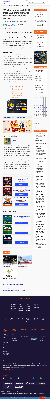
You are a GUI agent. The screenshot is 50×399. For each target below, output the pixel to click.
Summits (28, 306)
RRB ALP (23, 334)
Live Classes (43, 334)
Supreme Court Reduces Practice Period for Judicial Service (40, 238)
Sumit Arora (6, 21)
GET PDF (43, 397)
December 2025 (40, 89)
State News (12, 306)
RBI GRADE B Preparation (6, 354)
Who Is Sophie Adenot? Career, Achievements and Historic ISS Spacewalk (40, 177)
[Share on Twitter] (14, 25)
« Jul (35, 127)
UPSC (13, 347)
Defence (27, 304)
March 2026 (39, 83)
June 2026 (38, 76)
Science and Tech (36, 308)
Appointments (13, 308)
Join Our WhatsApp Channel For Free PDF (14, 117)
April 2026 (38, 80)
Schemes (20, 306)
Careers (34, 339)
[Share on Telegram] (6, 25)
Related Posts (6, 252)
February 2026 (39, 85)
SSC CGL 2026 (24, 336)
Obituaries (36, 302)
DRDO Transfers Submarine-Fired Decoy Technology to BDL (41, 185)
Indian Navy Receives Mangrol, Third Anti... (23, 265)
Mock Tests (42, 331)
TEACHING (14, 340)
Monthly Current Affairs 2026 (40, 41)
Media (32, 336)
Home (4, 5)
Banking (12, 310)
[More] (27, 1)
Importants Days (28, 311)
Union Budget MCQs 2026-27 (40, 13)
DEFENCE (14, 342)
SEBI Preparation (5, 342)
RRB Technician (24, 331)
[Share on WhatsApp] (3, 25)
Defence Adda (28, 322)
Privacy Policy (42, 393)
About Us (33, 331)
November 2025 (40, 92)
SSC (13, 336)
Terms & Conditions (33, 393)
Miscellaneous (37, 311)
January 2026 (39, 87)
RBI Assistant (5, 351)
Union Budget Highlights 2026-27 (41, 25)
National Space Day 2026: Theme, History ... (9, 265)
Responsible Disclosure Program (9, 393)
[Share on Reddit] (9, 25)
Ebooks (41, 338)
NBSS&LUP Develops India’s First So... (9, 279)
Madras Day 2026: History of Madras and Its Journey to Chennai (40, 215)
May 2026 (38, 78)
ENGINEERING (15, 345)
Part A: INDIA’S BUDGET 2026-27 (41, 17)
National (12, 302)
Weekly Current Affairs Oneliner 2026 (40, 37)
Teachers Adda (12, 319)
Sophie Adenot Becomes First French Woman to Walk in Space (40, 192)
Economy (28, 308)
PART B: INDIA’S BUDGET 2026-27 (41, 21)
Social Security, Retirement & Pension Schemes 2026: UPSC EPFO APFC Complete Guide (40, 230)
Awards (19, 304)
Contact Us (33, 334)
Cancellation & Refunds (22, 393)
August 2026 (39, 71)
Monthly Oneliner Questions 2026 (41, 45)
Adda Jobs (20, 318)
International (13, 304)
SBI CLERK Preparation (5, 338)
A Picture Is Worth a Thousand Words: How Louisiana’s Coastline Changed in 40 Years (40, 199)
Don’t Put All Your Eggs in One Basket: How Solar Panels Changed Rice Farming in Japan (41, 207)
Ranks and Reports (36, 305)
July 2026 (38, 74)
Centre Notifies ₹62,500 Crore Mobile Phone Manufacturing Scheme (39, 169)
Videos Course (43, 336)
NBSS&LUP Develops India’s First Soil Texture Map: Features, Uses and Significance (41, 151)
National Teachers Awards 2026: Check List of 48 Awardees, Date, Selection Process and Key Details (41, 160)
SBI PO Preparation (5, 335)
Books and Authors (20, 311)
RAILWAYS (14, 338)
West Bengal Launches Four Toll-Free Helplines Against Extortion (40, 222)
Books (41, 340)
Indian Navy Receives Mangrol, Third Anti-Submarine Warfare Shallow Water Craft (41, 143)
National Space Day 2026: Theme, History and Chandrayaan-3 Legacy (41, 136)
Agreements (20, 308)
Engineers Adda (36, 319)
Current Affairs (27, 319)
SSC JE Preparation (5, 345)
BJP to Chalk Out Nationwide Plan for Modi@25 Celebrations (41, 245)
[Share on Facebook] (12, 25)
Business (28, 302)
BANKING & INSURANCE (14, 334)
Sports (19, 302)
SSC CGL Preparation (5, 348)
